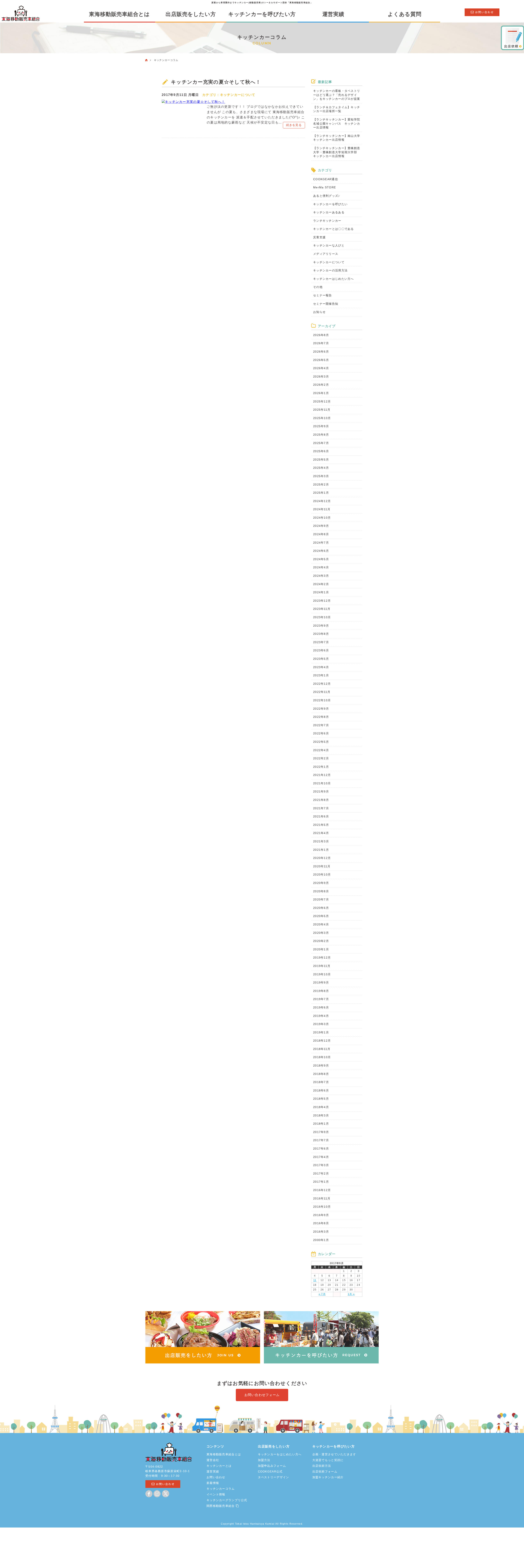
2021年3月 (321, 841)
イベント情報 (216, 1494)
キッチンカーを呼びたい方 (262, 14)
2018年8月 (321, 1074)
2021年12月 (322, 775)
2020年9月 (321, 883)
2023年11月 (321, 608)
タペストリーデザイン (273, 1477)
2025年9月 (321, 426)
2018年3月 (321, 1115)
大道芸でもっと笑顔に (328, 1460)
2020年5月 (321, 916)
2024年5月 (321, 559)
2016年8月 (321, 1223)
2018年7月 (321, 1082)
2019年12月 (322, 957)
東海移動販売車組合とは (119, 14)
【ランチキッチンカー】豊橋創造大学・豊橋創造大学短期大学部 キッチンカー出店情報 (336, 152)
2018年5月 (321, 1098)
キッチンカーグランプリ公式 (227, 1500)
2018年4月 (321, 1107)
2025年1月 (321, 492)
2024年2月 (321, 584)
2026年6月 (321, 351)
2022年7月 (321, 725)
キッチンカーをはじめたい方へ (280, 1454)
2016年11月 (321, 1198)
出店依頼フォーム (324, 1471)
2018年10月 (322, 1057)
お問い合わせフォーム (262, 1395)
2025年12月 (322, 401)
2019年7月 (321, 999)
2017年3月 (321, 1165)
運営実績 (333, 14)
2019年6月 (321, 1007)
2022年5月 (321, 741)
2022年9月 (321, 708)
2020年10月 (322, 874)
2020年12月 (322, 858)
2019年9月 (321, 982)
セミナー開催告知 (325, 303)
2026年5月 (321, 360)
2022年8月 (321, 716)
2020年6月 (321, 907)
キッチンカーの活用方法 (330, 270)
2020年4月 (321, 924)
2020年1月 (321, 949)
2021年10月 (322, 783)
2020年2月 (321, 941)
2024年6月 (321, 550)
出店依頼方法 (321, 1465)
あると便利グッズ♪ (326, 195)
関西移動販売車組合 (221, 1505)
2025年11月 (321, 409)
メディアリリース (325, 253)
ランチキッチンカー (327, 220)
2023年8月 (321, 633)
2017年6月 (321, 1148)
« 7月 (322, 1294)
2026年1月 (321, 393)
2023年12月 (322, 600)
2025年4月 (321, 467)
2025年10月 (322, 418)
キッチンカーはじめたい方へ (333, 278)
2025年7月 (321, 443)
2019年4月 (321, 1015)
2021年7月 (321, 808)
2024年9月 (321, 525)
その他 (318, 287)
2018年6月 (321, 1090)
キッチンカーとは (219, 1465)
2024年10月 (322, 517)
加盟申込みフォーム (272, 1465)
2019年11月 (321, 966)
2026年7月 (321, 343)
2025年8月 (321, 434)
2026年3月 (321, 376)
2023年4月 (321, 667)
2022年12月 (322, 683)
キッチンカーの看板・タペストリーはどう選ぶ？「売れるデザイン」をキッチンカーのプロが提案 (336, 94)
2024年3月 (321, 575)
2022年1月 (321, 766)
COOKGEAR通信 (325, 179)
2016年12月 (322, 1190)
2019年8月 (321, 990)
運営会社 (213, 1460)
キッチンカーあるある (328, 212)
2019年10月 (322, 974)
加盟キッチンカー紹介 (328, 1477)
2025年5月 (321, 459)
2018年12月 (322, 1040)
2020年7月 (321, 899)
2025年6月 (321, 451)
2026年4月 (321, 368)
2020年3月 (321, 932)
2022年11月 (321, 692)
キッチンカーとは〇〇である (333, 228)
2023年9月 (321, 625)
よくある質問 (404, 14)
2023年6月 (321, 650)
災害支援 (319, 237)
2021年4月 (321, 833)
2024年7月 (321, 542)
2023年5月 (321, 658)
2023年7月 (321, 642)
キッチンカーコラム (221, 1488)
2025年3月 (321, 476)
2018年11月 (321, 1049)
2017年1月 (321, 1181)
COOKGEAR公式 (270, 1471)
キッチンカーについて (237, 95)
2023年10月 (322, 617)
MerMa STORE (324, 187)
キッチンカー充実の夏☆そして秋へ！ (216, 82)
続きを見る (294, 125)
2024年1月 (321, 592)
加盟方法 (264, 1460)
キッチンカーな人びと (328, 245)
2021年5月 (321, 824)
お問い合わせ (216, 1477)
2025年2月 (321, 484)
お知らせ (319, 312)
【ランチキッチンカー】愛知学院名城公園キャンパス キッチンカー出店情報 (336, 123)
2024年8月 (321, 534)
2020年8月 (321, 891)
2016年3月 (321, 1231)
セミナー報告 (322, 295)
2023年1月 (321, 675)
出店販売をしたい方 (191, 14)
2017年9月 (321, 1132)
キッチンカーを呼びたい (330, 204)
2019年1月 (321, 1032)
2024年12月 (322, 501)
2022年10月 (322, 700)
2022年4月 (321, 750)
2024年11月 (321, 509)
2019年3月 (321, 1024)
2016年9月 (321, 1215)
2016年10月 (322, 1206)
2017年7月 (321, 1140)
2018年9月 (321, 1065)
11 (315, 1280)
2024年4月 (321, 567)
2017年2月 (321, 1173)
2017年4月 (321, 1157)
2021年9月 (321, 791)
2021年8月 (321, 799)
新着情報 (213, 1483)
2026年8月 (321, 335)
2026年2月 (321, 384)
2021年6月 (321, 816)
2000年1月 (321, 1240)
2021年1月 (321, 849)
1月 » (351, 1294)
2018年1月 (321, 1123)
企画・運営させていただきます (334, 1454)
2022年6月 (321, 733)
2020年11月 (321, 866)
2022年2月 (321, 758)
